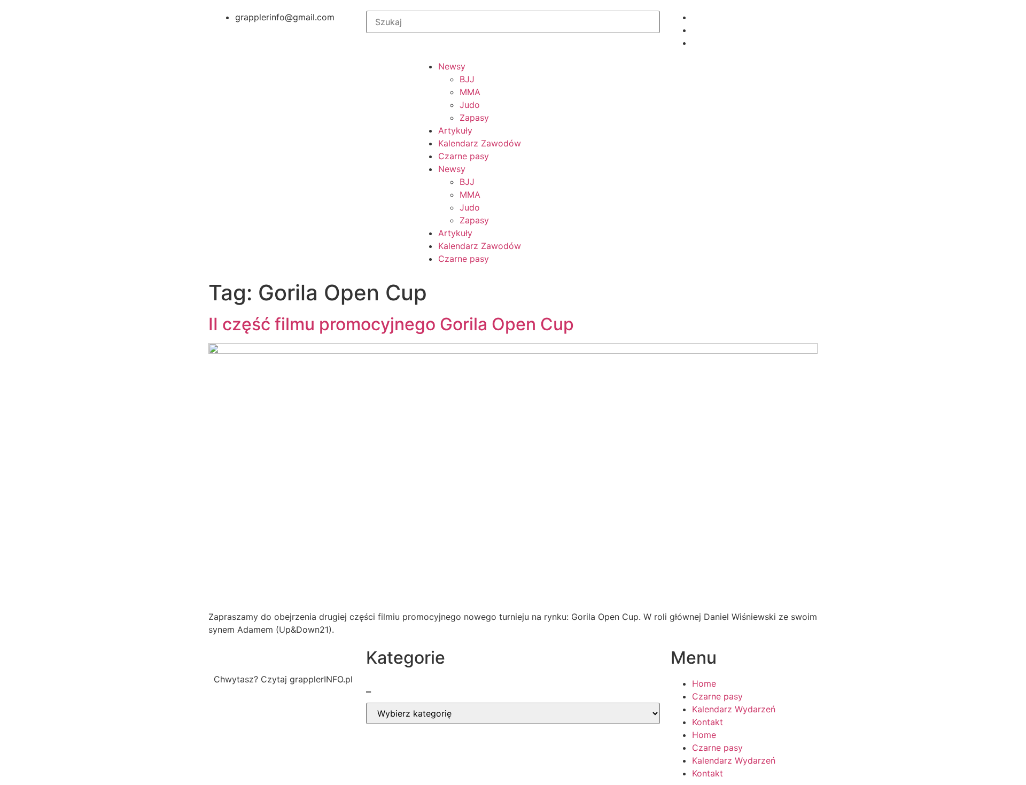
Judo (470, 104)
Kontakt (707, 722)
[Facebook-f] (227, 717)
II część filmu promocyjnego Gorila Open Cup (391, 324)
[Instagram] (286, 717)
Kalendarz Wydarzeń (733, 709)
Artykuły (455, 130)
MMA (470, 92)
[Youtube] (256, 717)
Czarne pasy (463, 156)
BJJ (467, 79)
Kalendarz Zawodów (479, 143)
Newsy (451, 66)
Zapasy (474, 117)
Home (704, 683)
